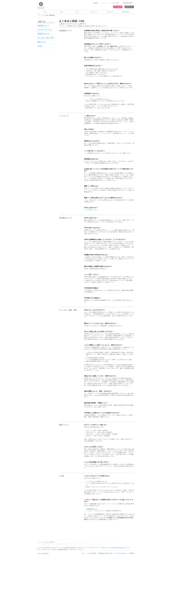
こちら (99, 106)
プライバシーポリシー (121, 553)
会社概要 (95, 3)
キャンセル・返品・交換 (45, 37)
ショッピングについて (44, 29)
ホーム (45, 11)
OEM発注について (43, 33)
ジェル (61, 11)
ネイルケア (110, 11)
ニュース (104, 3)
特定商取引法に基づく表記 (105, 553)
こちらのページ (91, 511)
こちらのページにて (97, 335)
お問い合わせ (125, 11)
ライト (77, 11)
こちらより (101, 492)
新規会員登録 (117, 7)
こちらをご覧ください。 (91, 210)
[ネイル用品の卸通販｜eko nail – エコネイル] (41, 8)
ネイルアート (93, 11)
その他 (39, 46)
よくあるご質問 (114, 3)
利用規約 (131, 553)
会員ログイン (129, 7)
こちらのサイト (115, 153)
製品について (41, 42)
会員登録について (43, 25)
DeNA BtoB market (62, 549)
